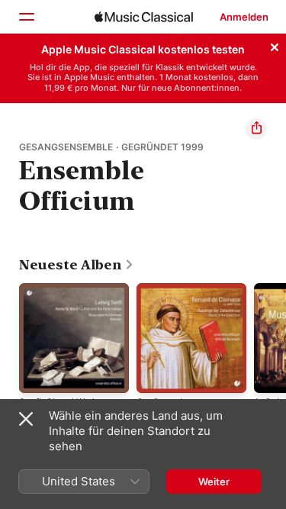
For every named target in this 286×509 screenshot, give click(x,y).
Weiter (214, 481)
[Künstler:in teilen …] (256, 129)
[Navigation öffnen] (26, 17)
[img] (144, 16)
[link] (76, 264)
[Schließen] (274, 45)
